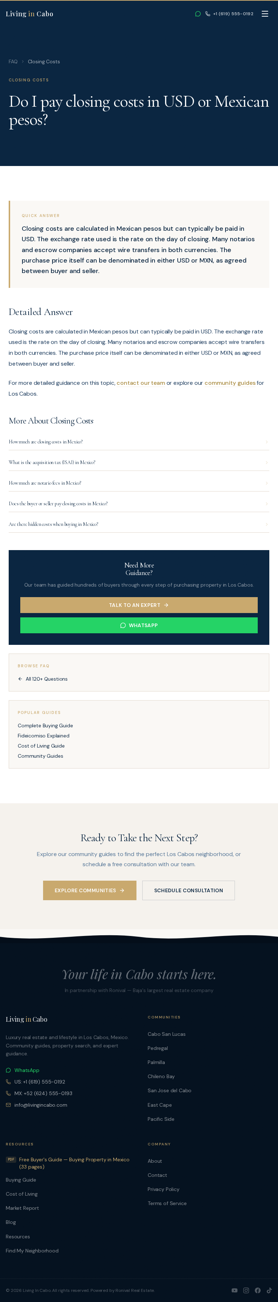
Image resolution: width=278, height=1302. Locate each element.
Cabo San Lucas (167, 1034)
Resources (18, 1236)
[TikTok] (269, 1290)
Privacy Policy (164, 1189)
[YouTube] (234, 1290)
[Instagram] (246, 1290)
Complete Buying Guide (45, 725)
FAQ (13, 61)
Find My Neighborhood (32, 1250)
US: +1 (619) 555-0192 (39, 1081)
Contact (157, 1175)
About (155, 1161)
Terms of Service (167, 1203)
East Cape (160, 1105)
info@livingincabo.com (40, 1105)
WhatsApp (143, 625)
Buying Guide (21, 1180)
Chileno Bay (161, 1076)
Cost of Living (22, 1194)
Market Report (22, 1208)
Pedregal (158, 1048)
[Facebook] (258, 1290)
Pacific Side (161, 1119)
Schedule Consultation (188, 890)
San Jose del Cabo (169, 1090)
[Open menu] (265, 14)
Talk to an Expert (134, 605)
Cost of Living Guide (41, 746)
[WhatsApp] (198, 14)
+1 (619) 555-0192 (233, 14)
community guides (230, 383)
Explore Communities (85, 890)
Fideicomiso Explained (44, 735)
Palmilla (156, 1062)
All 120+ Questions (47, 679)
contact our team (141, 383)
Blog (11, 1222)
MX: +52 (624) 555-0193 (43, 1093)
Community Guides (40, 756)
